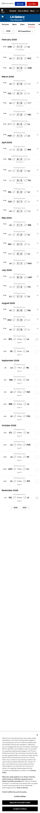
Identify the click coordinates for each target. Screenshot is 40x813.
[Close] (37, 735)
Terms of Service (29, 777)
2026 (8, 31)
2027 (25, 508)
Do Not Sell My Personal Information (14, 792)
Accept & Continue (20, 809)
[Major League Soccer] (3, 11)
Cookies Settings (20, 796)
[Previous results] (4, 31)
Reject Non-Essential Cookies (20, 802)
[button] (37, 11)
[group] (8, 31)
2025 (16, 508)
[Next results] (12, 31)
